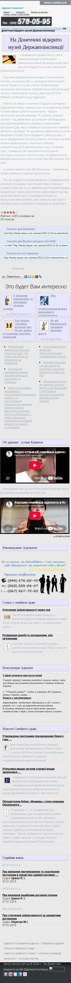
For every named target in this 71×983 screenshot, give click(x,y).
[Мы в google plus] (10, 975)
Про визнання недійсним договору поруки (29, 895)
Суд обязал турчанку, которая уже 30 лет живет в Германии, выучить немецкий (17, 329)
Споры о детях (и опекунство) (16, 14)
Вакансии (10, 958)
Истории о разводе (49, 953)
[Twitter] (29, 276)
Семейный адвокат (53, 943)
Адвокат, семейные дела (55, 2)
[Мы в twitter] (15, 975)
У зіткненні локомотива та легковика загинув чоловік (18, 302)
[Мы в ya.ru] (25, 975)
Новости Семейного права (46, 28)
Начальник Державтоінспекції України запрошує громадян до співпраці (16, 375)
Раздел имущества (39, 12)
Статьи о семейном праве (19, 948)
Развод (6, 12)
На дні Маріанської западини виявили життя (52, 327)
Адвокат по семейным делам (21, 943)
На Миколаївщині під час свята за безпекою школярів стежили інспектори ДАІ (52, 369)
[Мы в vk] (6, 975)
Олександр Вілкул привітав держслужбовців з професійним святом (52, 351)
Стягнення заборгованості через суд (26, 610)
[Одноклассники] (33, 276)
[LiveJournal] (40, 276)
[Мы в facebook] (20, 975)
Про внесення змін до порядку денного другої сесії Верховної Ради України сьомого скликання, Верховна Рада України (53, 391)
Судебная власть (13, 857)
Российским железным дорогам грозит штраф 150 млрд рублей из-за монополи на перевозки (16, 355)
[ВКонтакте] (26, 276)
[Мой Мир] (37, 276)
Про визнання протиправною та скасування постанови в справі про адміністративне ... (30, 873)
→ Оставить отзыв (61, 536)
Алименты (20, 12)
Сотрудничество (29, 958)
